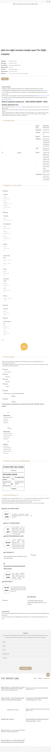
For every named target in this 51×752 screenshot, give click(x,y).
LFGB (38, 503)
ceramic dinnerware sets (42, 95)
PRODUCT (40, 678)
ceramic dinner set (18, 106)
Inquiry (4, 78)
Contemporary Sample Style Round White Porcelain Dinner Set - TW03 (37, 699)
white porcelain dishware (7, 99)
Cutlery (35, 678)
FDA (34, 503)
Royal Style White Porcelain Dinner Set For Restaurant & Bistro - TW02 (37, 720)
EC (32, 503)
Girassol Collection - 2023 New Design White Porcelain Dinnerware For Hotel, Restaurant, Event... (13, 741)
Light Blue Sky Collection (7, 719)
